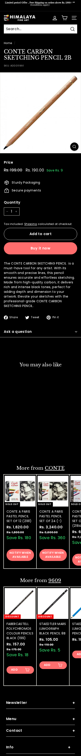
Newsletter (40, 703)
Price (8, 162)
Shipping (30, 224)
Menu (40, 719)
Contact (40, 731)
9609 (54, 580)
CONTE (55, 468)
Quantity (12, 202)
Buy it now (40, 248)
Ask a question (18, 331)
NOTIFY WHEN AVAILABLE (20, 555)
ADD (14, 449)
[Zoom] (74, 146)
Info (38, 747)
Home (8, 43)
